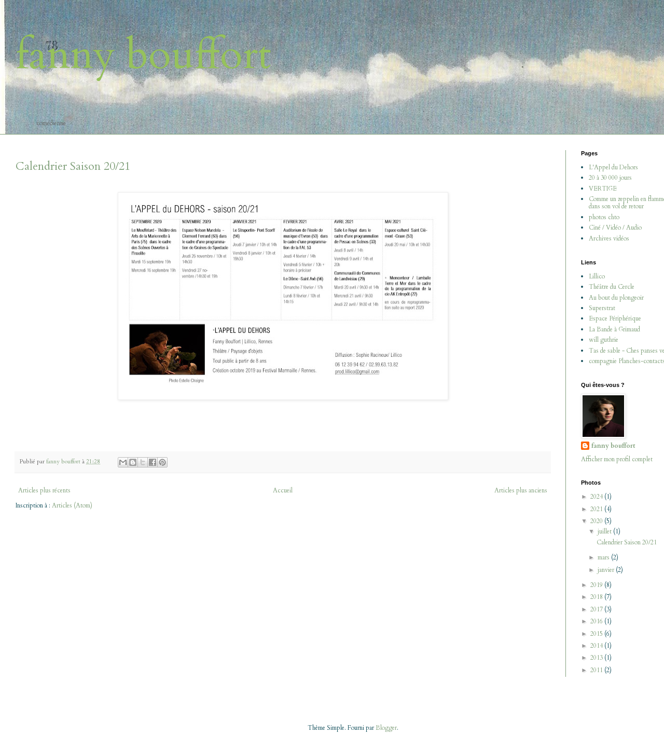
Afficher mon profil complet (617, 459)
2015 (597, 634)
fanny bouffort (143, 55)
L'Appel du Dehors (613, 167)
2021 (597, 509)
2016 (597, 621)
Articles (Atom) (72, 505)
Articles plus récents (44, 490)
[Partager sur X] (142, 462)
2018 (597, 597)
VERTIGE (603, 188)
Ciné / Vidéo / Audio (615, 227)
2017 (597, 609)
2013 (597, 657)
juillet (605, 531)
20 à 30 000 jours (610, 177)
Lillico (597, 276)
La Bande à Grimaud (614, 329)
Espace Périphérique (615, 318)
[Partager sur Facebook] (152, 462)
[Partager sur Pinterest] (162, 462)
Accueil (283, 490)
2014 (597, 646)
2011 (597, 670)
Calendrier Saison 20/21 (73, 166)
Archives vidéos (609, 238)
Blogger (386, 728)
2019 (597, 585)
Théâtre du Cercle (611, 287)
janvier (607, 570)
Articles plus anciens (520, 490)
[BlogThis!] (133, 462)
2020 (597, 521)
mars (604, 557)
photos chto (604, 217)
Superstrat (602, 308)
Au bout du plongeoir (616, 297)
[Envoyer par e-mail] (123, 462)
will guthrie (603, 340)
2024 (597, 496)
